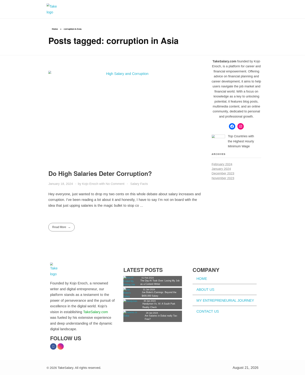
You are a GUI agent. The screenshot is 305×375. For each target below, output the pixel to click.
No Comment (115, 184)
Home (55, 29)
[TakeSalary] (55, 9)
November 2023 (223, 178)
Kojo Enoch (90, 184)
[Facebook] (232, 126)
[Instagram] (240, 126)
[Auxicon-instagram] (60, 346)
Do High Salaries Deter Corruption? (100, 173)
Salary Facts (139, 184)
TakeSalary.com (95, 312)
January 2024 (221, 169)
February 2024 (222, 164)
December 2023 (223, 173)
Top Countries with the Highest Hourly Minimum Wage (241, 141)
